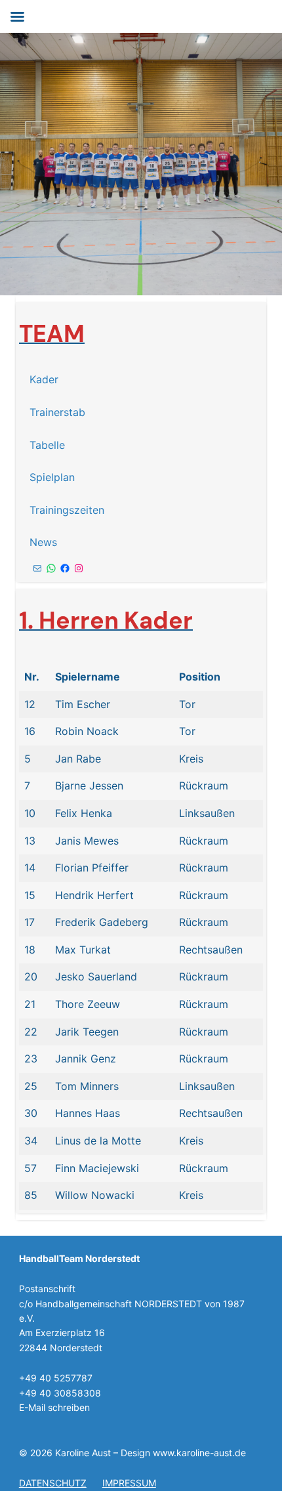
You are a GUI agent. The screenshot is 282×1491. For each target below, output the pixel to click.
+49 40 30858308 (60, 1392)
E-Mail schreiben (54, 1407)
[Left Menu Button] (17, 17)
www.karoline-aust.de (199, 1452)
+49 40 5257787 (55, 1377)
